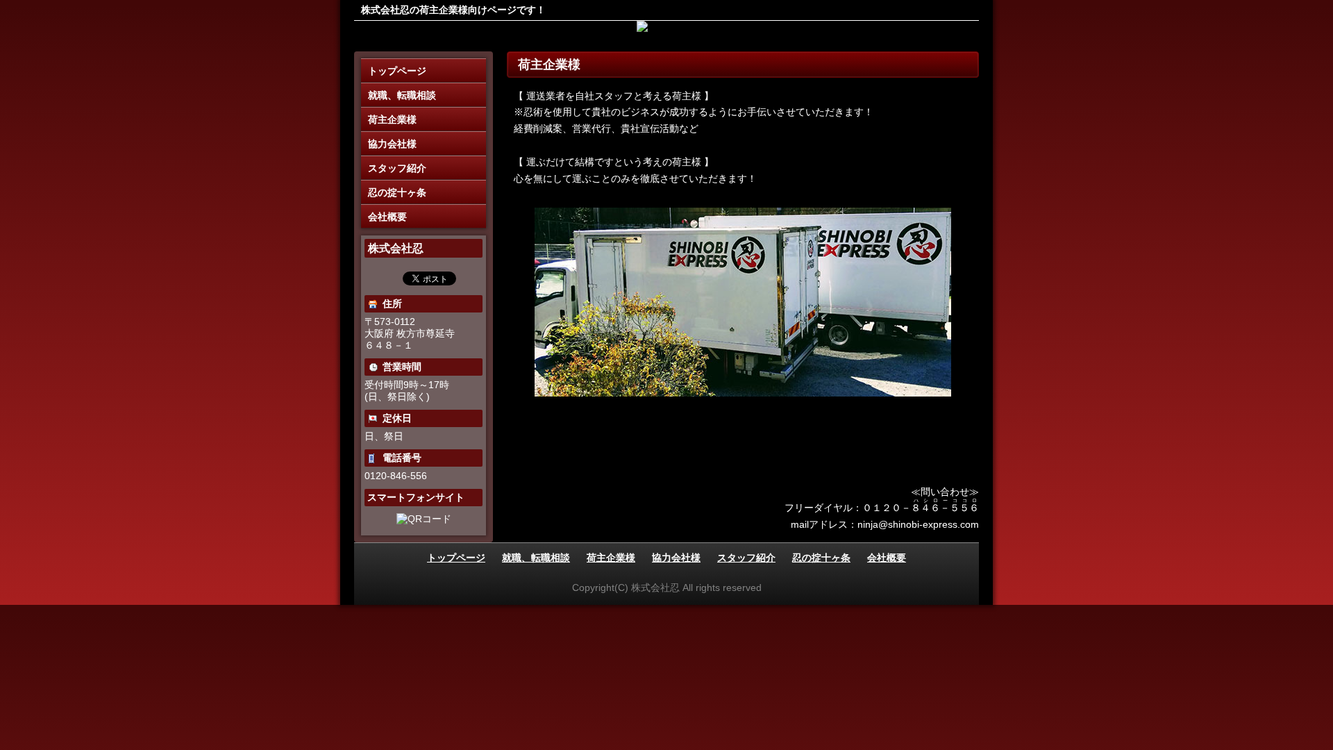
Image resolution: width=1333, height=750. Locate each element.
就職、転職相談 (402, 95)
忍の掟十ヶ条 (397, 192)
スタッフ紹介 (397, 168)
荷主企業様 (392, 119)
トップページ (397, 70)
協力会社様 (392, 143)
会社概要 (387, 216)
